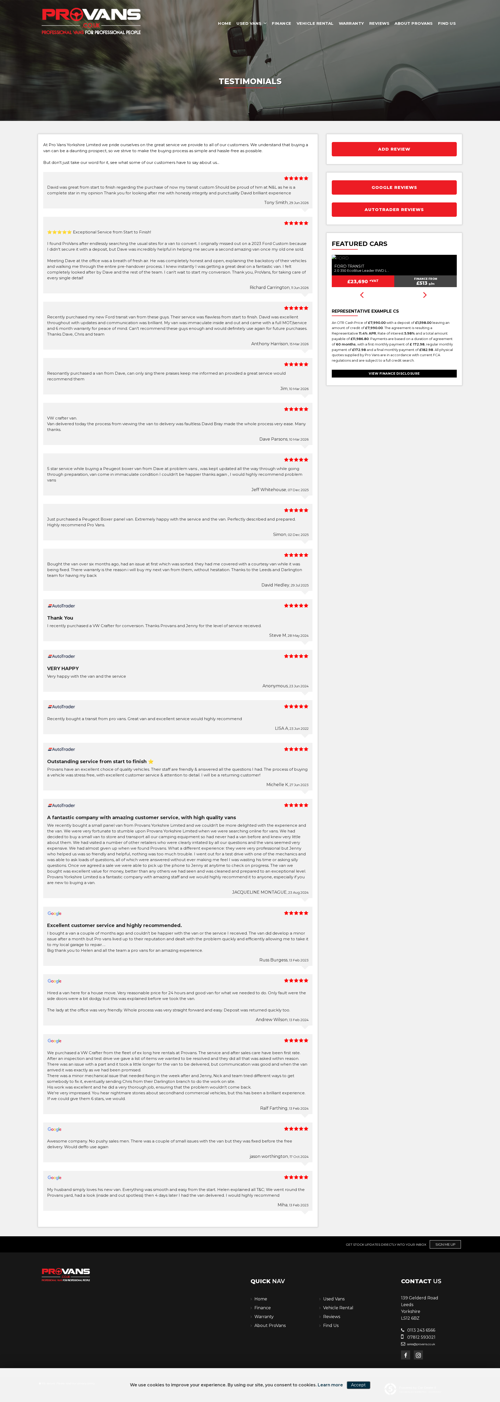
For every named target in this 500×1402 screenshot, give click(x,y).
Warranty (351, 23)
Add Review (394, 149)
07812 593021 (420, 1337)
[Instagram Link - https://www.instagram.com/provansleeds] (418, 1355)
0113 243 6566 (420, 1330)
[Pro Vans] (91, 21)
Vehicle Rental (315, 23)
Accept (358, 1384)
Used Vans (248, 23)
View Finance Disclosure (394, 373)
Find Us (447, 23)
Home (224, 23)
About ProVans (414, 23)
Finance (281, 23)
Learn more (330, 1384)
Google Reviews (394, 187)
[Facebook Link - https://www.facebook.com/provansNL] (405, 1355)
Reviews (379, 23)
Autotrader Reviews (394, 209)
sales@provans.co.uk (420, 1344)
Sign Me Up (445, 1244)
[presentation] (361, 295)
